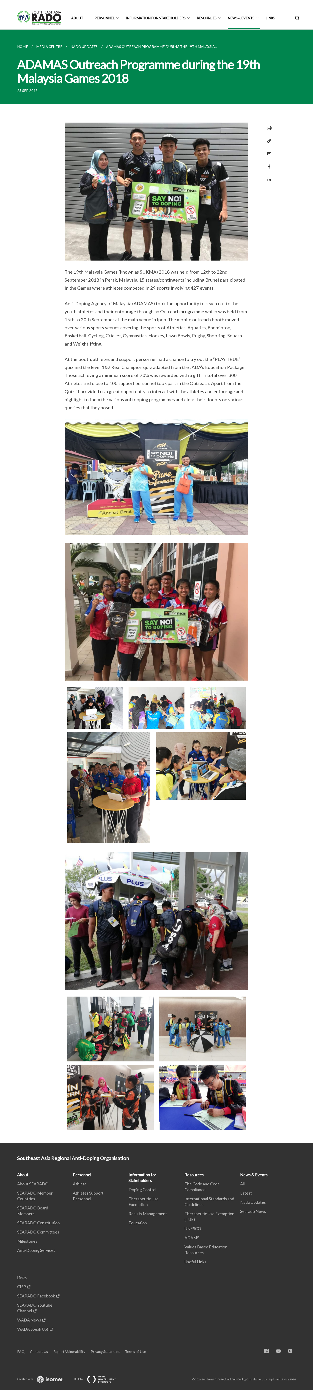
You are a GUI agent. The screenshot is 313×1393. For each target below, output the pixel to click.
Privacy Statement (105, 1351)
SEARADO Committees (38, 1231)
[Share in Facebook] (268, 164)
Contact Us (39, 1351)
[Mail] (268, 151)
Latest (246, 1192)
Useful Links (195, 1261)
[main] (156, 586)
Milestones (27, 1241)
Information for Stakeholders (156, 18)
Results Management (148, 1213)
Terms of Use (135, 1351)
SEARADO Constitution (38, 1222)
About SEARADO (32, 1183)
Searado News (253, 1211)
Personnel (104, 18)
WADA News (29, 1319)
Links (270, 18)
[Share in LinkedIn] (268, 176)
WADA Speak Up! (32, 1329)
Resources (207, 18)
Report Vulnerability (69, 1351)
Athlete (80, 1183)
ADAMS (191, 1237)
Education (138, 1222)
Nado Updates (253, 1202)
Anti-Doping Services (36, 1250)
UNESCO (192, 1228)
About (77, 18)
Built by (78, 1379)
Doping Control (142, 1189)
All (242, 1183)
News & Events (241, 18)
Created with (25, 1379)
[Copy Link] (268, 140)
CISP (21, 1286)
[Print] (268, 128)
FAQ (21, 1351)
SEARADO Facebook (36, 1295)
